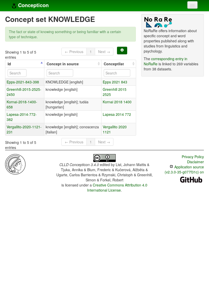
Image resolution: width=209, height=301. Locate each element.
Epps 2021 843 (115, 81)
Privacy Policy (193, 156)
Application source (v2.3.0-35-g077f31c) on (184, 169)
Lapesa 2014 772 (117, 114)
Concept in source (63, 63)
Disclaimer (195, 161)
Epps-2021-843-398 (23, 81)
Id (9, 63)
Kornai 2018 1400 (117, 101)
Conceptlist (114, 63)
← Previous (74, 51)
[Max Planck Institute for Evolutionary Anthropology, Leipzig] (15, 163)
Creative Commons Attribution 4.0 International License (117, 187)
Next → (104, 51)
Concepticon (33, 5)
